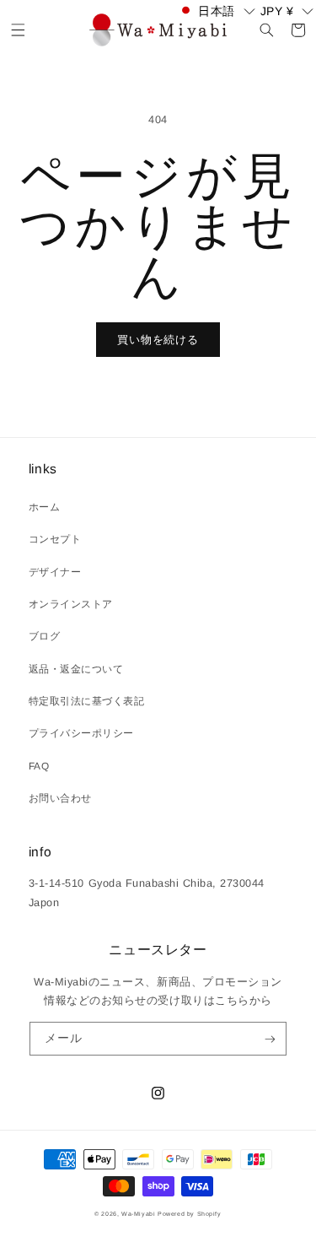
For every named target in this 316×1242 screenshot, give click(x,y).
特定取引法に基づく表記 (87, 701)
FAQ (39, 766)
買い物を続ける (158, 339)
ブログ (45, 636)
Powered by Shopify (190, 1214)
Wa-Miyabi (138, 1214)
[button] (18, 30)
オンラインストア (71, 604)
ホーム (45, 507)
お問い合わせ (60, 798)
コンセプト (55, 539)
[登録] (270, 1039)
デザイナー (55, 572)
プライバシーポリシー (81, 733)
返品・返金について (76, 669)
